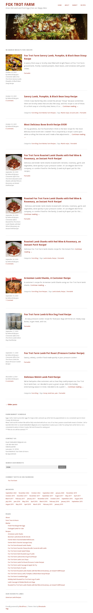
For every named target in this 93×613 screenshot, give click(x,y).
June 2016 (17, 501)
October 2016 (54, 498)
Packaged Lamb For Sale (16, 528)
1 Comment (9, 300)
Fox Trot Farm (20, 4)
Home (60, 5)
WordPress (22, 606)
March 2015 (37, 504)
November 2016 (43, 498)
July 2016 (8, 501)
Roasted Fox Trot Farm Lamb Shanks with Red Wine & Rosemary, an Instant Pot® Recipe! (36, 585)
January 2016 (65, 501)
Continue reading (70, 106)
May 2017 (68, 496)
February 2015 (47, 504)
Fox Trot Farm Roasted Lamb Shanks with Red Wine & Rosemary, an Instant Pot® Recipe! (36, 571)
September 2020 (48, 493)
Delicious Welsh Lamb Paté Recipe (42, 377)
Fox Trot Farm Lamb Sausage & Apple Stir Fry (22, 565)
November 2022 (24, 493)
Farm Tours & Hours (12, 520)
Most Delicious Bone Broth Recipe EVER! (45, 124)
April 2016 (34, 501)
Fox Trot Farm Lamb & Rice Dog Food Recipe (47, 314)
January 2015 (59, 504)
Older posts (11, 404)
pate (56, 393)
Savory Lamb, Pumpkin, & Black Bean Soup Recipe (50, 96)
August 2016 (79, 498)
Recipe (54, 258)
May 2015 (19, 504)
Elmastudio (42, 606)
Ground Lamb (74, 113)
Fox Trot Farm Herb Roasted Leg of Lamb (21, 554)
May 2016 (25, 501)
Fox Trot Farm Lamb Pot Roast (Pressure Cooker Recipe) (54, 353)
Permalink (27, 73)
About (67, 5)
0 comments (9, 100)
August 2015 (10, 504)
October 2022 (35, 493)
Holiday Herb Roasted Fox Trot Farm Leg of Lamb (24, 579)
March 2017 (9, 498)
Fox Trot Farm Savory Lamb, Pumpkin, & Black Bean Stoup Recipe (29, 573)
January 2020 (60, 493)
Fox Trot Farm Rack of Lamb (17, 568)
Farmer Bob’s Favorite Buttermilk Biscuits (21, 540)
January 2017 (31, 498)
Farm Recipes (51, 113)
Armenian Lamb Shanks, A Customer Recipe (47, 278)
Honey (45, 393)
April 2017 (77, 496)
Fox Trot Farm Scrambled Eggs (18, 576)
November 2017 (34, 496)
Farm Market (43, 113)
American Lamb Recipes (13, 597)
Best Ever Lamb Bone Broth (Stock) (19, 537)
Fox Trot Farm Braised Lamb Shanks (19, 545)
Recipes (83, 5)
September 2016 (67, 498)
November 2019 (71, 493)
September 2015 (77, 501)
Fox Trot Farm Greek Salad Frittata (19, 551)
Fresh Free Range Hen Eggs (16, 526)
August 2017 (59, 496)
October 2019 (10, 496)
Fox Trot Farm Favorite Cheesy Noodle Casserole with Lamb (27, 548)
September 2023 (11, 493)
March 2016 (43, 501)
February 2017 (20, 498)
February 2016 (54, 501)
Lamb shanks (47, 258)
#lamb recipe (65, 113)
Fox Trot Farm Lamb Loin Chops (18, 559)
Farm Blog (35, 113)
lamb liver (51, 393)
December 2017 (22, 496)
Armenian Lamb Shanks (15, 534)
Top (7, 609)
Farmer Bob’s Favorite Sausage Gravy (20, 542)
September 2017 (47, 496)
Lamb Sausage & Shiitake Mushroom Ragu (21, 582)
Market (74, 5)
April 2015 (27, 504)
